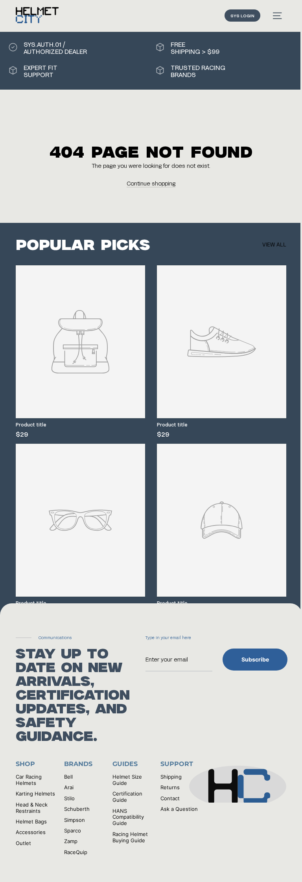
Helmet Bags (31, 821)
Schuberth (77, 809)
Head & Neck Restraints (32, 807)
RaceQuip (75, 852)
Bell (68, 777)
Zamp (70, 841)
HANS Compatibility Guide (128, 817)
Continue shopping (151, 183)
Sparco (72, 830)
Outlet (23, 843)
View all (274, 244)
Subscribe (255, 659)
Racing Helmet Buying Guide (130, 837)
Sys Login (242, 15)
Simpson (74, 820)
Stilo (69, 798)
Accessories (31, 832)
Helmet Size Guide (127, 780)
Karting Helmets (35, 793)
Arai (69, 787)
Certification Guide (127, 796)
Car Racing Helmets (29, 780)
